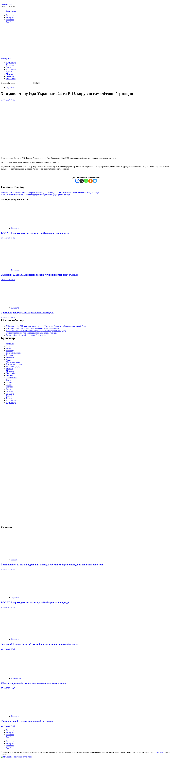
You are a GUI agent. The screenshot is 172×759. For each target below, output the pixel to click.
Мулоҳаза (10, 76)
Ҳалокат (9, 398)
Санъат (9, 67)
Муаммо (9, 74)
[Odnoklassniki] (90, 181)
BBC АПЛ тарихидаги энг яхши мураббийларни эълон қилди (35, 233)
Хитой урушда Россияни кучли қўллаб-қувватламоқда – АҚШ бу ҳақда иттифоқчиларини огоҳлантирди (50, 192)
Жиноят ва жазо (13, 362)
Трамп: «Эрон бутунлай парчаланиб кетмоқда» (27, 312)
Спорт (8, 384)
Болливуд (10, 351)
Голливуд (10, 355)
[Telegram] (95, 181)
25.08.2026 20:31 (8, 280)
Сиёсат (9, 382)
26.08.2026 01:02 (8, 238)
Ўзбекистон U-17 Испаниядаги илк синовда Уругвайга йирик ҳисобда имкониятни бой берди (46, 326)
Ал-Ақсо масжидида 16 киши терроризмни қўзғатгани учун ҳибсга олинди (35, 195)
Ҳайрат (9, 72)
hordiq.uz (10, 344)
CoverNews (159, 752)
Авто (8, 346)
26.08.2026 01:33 (8, 569)
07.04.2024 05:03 (8, 100)
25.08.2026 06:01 (8, 317)
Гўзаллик (10, 357)
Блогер (9, 348)
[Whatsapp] (86, 181)
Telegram (9, 730)
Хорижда (10, 65)
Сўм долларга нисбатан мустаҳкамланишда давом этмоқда (31, 333)
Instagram (10, 732)
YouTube (9, 737)
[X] (81, 181)
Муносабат (10, 78)
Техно (8, 389)
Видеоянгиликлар (14, 353)
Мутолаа (9, 375)
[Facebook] (77, 181)
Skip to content (7, 4)
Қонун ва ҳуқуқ (13, 366)
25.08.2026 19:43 (8, 688)
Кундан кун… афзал (14, 364)
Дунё (8, 360)
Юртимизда (11, 11)
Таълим (9, 387)
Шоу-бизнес (11, 69)
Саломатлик (11, 378)
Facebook (10, 735)
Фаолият (9, 391)
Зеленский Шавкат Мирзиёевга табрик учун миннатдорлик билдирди (39, 274)
